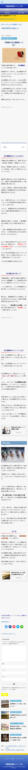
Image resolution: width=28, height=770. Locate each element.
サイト (3, 676)
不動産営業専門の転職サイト (10, 28)
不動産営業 (21, 9)
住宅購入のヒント (12, 633)
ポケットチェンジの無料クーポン (11, 24)
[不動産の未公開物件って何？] (17, 626)
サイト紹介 (6, 758)
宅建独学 (7, 9)
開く (23, 147)
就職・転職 (21, 13)
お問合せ (12, 758)
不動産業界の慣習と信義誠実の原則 (14, 750)
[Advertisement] (14, 123)
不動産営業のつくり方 (14, 6)
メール (3, 670)
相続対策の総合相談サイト (8, 19)
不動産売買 (7, 13)
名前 (3, 663)
